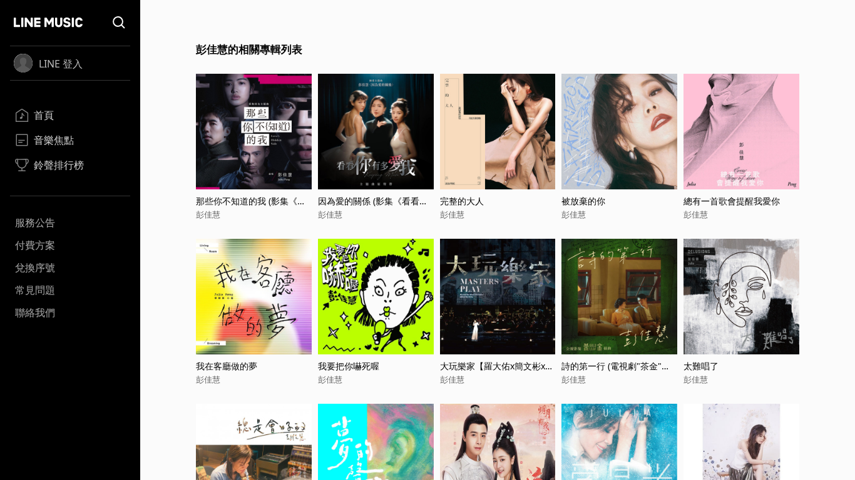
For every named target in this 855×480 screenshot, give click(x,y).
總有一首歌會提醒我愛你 (731, 201)
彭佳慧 (208, 214)
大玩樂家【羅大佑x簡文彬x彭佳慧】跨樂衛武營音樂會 (497, 366)
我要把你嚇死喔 (348, 366)
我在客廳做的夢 (226, 366)
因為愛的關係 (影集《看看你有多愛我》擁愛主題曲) (373, 201)
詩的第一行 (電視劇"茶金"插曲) (615, 366)
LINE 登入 (61, 64)
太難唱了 (701, 366)
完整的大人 (462, 201)
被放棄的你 (583, 201)
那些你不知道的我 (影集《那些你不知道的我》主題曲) (251, 201)
